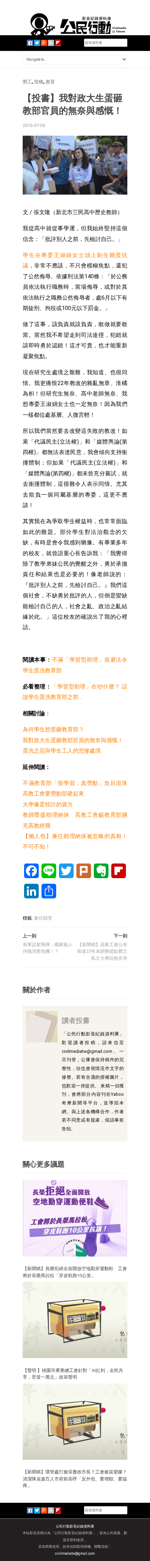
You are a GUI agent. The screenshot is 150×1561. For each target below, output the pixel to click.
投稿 (38, 81)
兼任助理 (43, 918)
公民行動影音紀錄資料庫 (75, 1526)
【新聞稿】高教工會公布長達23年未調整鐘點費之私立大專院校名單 (102, 951)
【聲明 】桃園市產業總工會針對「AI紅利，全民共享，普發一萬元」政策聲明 (73, 1373)
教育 (50, 81)
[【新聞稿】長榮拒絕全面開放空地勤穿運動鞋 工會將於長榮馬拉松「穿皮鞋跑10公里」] (75, 1218)
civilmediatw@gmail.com (75, 1553)
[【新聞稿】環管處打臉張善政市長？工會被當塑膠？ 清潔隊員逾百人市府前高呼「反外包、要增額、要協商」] (75, 1421)
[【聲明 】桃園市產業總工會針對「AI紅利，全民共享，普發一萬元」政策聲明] (75, 1319)
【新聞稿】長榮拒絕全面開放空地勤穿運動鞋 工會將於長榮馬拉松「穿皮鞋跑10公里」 (75, 1272)
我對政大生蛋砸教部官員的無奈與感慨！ (73, 740)
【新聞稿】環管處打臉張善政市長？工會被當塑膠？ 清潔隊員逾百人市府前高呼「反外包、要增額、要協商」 (75, 1478)
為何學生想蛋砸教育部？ (53, 729)
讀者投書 (76, 1020)
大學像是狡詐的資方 (48, 804)
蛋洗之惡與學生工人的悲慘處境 (62, 750)
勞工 (27, 81)
